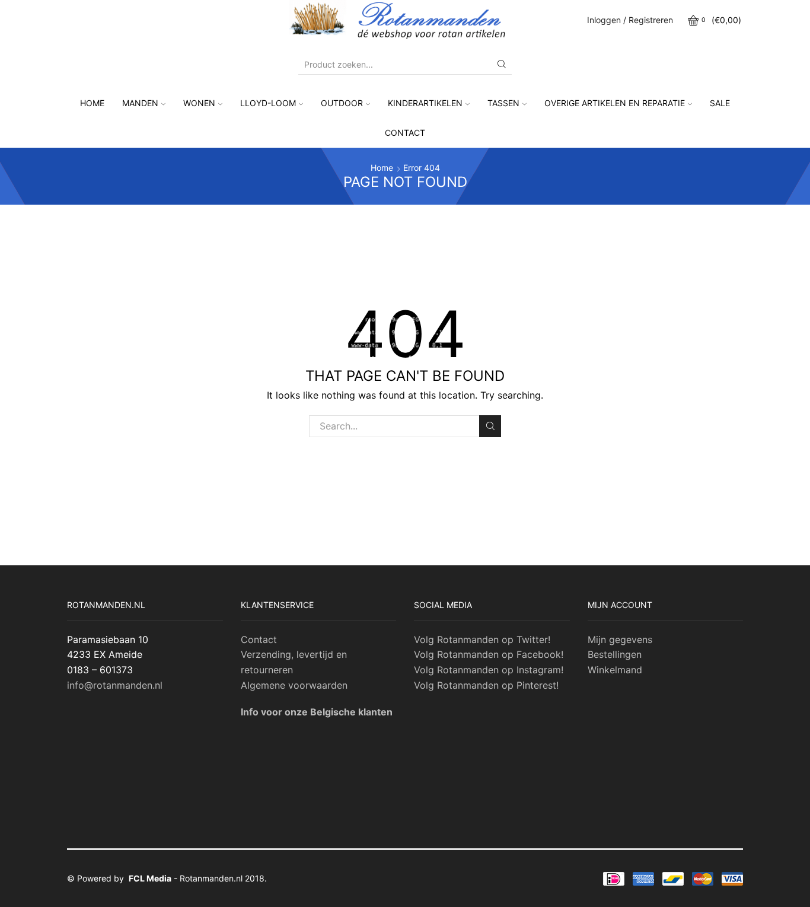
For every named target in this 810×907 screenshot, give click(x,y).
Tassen (503, 103)
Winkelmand (615, 670)
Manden (140, 103)
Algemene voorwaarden (294, 685)
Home (92, 103)
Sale (720, 103)
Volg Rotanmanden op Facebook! (488, 654)
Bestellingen (615, 654)
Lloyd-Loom (268, 103)
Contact (405, 133)
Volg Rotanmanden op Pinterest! (486, 685)
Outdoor (342, 103)
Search (490, 426)
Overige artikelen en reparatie (614, 103)
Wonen (199, 103)
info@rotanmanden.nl (114, 685)
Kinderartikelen (425, 103)
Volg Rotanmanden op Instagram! (488, 670)
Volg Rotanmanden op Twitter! (482, 639)
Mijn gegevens (620, 639)
